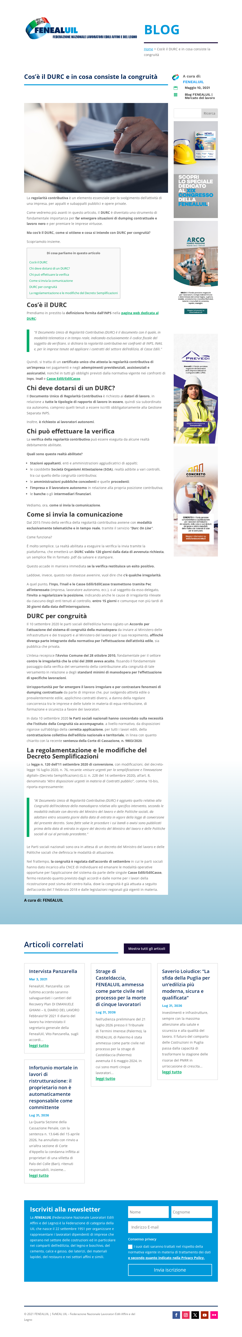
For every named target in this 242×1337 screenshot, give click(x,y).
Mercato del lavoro (200, 98)
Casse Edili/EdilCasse (63, 378)
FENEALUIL (193, 82)
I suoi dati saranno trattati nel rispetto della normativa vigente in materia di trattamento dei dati (169, 1252)
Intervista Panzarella (53, 971)
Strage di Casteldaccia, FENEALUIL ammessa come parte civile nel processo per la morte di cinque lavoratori (121, 987)
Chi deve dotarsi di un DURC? (49, 268)
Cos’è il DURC (38, 262)
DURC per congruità (43, 287)
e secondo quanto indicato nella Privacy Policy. (166, 1258)
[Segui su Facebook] (176, 1315)
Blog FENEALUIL (198, 94)
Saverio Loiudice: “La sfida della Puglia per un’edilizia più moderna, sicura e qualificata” (186, 984)
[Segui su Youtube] (204, 1315)
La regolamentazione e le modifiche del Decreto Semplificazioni (73, 293)
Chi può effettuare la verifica (49, 274)
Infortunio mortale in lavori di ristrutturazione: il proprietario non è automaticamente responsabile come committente (53, 1087)
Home (148, 49)
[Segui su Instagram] (186, 1315)
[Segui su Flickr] (214, 1315)
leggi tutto (39, 1045)
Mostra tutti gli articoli (146, 948)
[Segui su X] (195, 1315)
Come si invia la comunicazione (51, 281)
